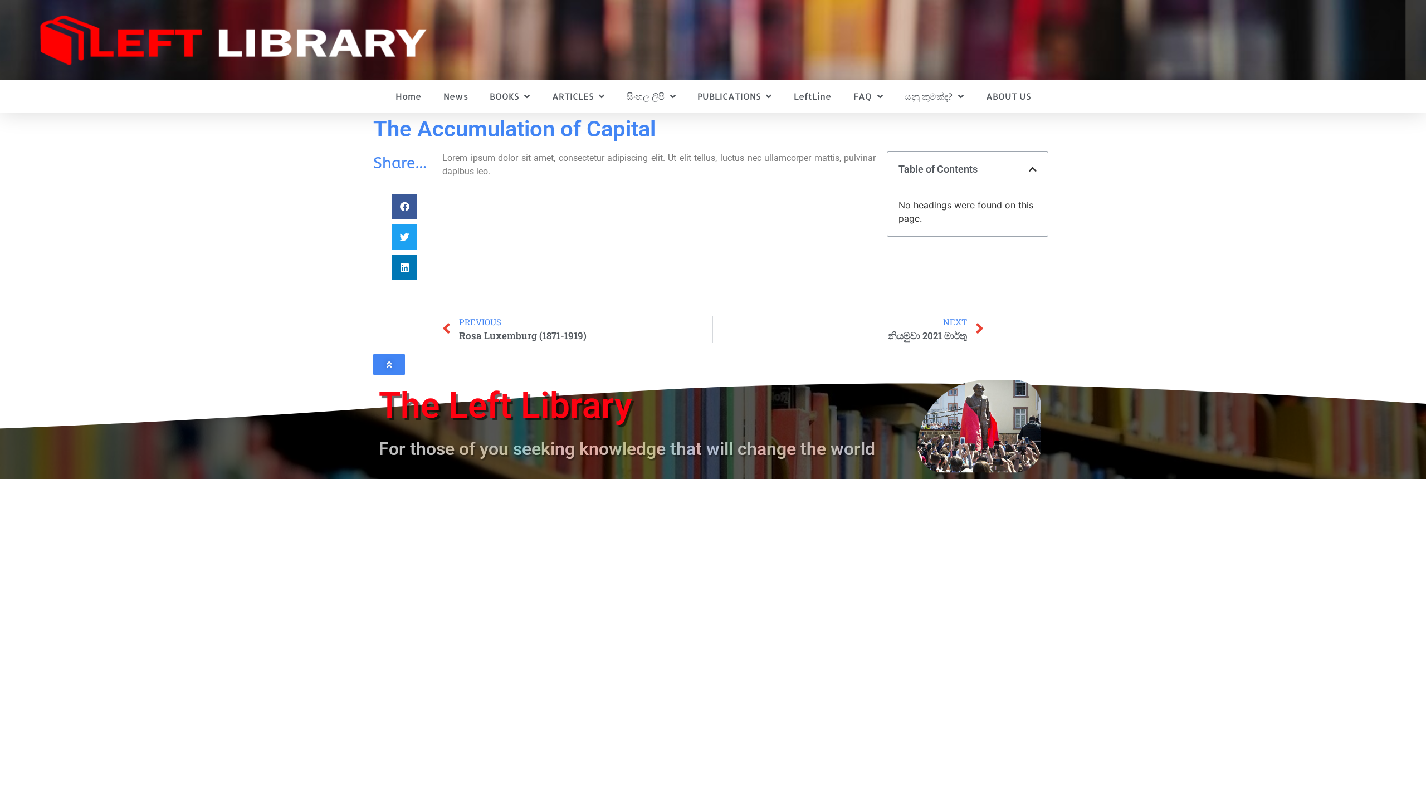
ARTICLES (572, 96)
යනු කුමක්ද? (929, 96)
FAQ (862, 96)
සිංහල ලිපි (646, 96)
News (455, 96)
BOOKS (504, 96)
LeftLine (812, 96)
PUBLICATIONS (728, 96)
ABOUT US (1008, 96)
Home (408, 96)
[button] (404, 206)
